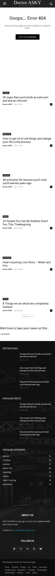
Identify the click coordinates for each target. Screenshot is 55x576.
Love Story (6, 258)
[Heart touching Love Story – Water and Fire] (27, 246)
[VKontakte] (40, 548)
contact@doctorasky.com (24, 530)
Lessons (6, 175)
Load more (26, 316)
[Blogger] (14, 548)
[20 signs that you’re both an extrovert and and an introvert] (27, 81)
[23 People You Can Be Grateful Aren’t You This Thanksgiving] (27, 205)
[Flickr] (27, 548)
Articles (6, 93)
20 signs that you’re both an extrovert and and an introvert (25, 99)
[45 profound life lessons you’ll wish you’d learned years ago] (27, 164)
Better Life (6, 134)
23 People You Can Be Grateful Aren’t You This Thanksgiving (25, 222)
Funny (5, 216)
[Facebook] (20, 548)
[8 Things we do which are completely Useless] (27, 287)
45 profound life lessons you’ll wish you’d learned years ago (25, 181)
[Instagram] (34, 548)
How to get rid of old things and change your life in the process (27, 140)
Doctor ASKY (7, 104)
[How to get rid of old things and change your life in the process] (27, 122)
